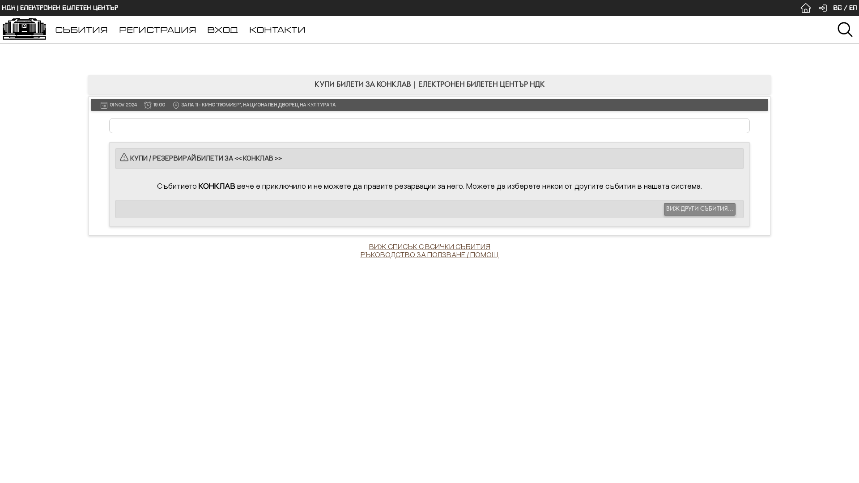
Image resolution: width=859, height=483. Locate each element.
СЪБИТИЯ (81, 30)
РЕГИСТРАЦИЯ (157, 30)
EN (853, 7)
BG (837, 7)
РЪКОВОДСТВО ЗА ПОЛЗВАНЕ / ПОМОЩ (430, 254)
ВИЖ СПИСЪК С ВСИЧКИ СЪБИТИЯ (429, 246)
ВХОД (222, 30)
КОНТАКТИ (277, 30)
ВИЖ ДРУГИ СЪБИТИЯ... (699, 208)
